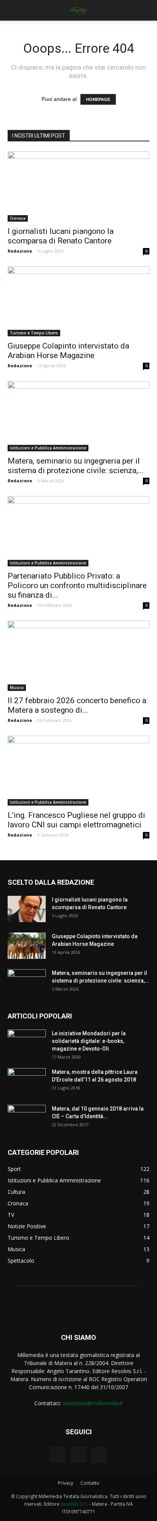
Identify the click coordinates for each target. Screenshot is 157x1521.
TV (11, 1214)
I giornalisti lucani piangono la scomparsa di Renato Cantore (61, 236)
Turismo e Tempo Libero (34, 333)
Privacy (65, 1483)
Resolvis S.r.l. (74, 1504)
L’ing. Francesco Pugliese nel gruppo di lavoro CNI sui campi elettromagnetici (76, 820)
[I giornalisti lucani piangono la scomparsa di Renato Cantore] (78, 186)
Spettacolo (21, 1260)
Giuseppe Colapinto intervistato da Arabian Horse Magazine (68, 350)
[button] (146, 10)
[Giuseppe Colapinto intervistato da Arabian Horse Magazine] (78, 301)
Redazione (20, 251)
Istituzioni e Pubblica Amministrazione (48, 448)
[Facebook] (58, 1455)
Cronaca (18, 218)
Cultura (16, 1191)
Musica (17, 687)
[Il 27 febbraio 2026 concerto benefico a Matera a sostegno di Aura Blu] (78, 656)
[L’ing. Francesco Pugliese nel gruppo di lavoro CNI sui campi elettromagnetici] (78, 771)
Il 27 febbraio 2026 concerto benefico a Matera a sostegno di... (77, 705)
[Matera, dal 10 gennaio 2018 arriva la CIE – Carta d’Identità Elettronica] (27, 1118)
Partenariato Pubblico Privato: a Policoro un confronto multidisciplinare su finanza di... (77, 585)
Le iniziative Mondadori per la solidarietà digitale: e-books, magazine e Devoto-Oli (89, 1041)
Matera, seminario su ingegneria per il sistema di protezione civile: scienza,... (76, 465)
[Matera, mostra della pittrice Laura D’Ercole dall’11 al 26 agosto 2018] (27, 1081)
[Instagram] (78, 1455)
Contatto (89, 1483)
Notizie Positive (27, 1226)
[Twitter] (99, 1455)
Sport (14, 1168)
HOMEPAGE (98, 99)
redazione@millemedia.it (92, 1403)
